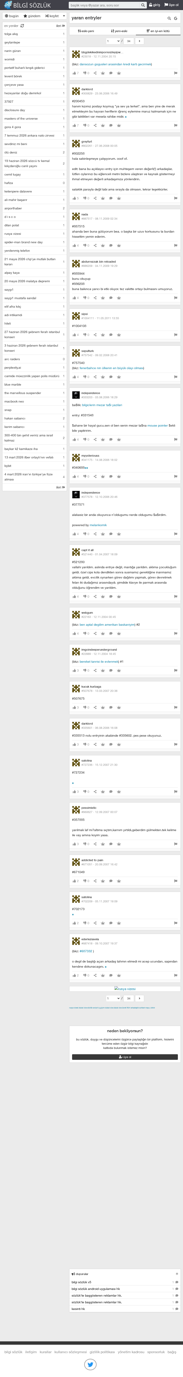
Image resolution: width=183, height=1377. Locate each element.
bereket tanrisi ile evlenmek (99, 661)
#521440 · (99, 554)
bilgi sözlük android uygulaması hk (123, 1289)
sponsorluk (156, 1352)
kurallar (46, 1352)
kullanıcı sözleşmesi (70, 1352)
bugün (13, 16)
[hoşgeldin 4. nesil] (73, 783)
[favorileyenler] (119, 73)
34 (128, 41)
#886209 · (99, 266)
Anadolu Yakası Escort (123, 1018)
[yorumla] (111, 73)
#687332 (86, 951)
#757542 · (99, 355)
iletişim (31, 1352)
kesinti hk (123, 1309)
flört (128, 1008)
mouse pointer (158, 425)
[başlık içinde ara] (169, 18)
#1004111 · (100, 318)
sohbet (142, 1008)
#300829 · (99, 93)
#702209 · (99, 901)
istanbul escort (151, 1018)
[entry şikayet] (175, 73)
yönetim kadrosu (131, 1352)
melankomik (98, 525)
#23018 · (98, 56)
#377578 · (99, 496)
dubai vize (83, 1008)
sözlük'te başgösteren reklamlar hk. (123, 1295)
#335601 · (99, 727)
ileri (59, 26)
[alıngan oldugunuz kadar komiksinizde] (73, 914)
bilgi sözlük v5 (123, 1282)
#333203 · (99, 397)
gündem (33, 16)
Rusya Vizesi (73, 1008)
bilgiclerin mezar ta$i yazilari (102, 405)
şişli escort (171, 1018)
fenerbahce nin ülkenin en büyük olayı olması (111, 368)
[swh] (87, 467)
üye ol (173, 5)
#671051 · (99, 864)
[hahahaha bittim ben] (126, 116)
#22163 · (98, 617)
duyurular (81, 1274)
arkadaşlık (135, 1008)
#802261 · (99, 145)
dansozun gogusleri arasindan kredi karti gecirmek (115, 64)
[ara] (142, 5)
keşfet (54, 16)
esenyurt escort (81, 1023)
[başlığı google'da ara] (175, 18)
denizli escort (139, 1013)
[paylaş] (95, 73)
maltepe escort (98, 1013)
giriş (156, 5)
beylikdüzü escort (107, 1023)
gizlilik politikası (102, 1352)
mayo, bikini (150, 1008)
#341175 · (99, 460)
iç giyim (101, 1008)
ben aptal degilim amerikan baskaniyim (107, 624)
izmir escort (78, 1013)
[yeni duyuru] (177, 1273)
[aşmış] (85, 467)
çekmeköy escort (93, 1018)
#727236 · (99, 764)
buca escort (120, 1013)
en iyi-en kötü (160, 31)
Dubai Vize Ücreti (120, 1008)
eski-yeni (87, 31)
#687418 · (99, 943)
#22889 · (98, 654)
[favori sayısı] (103, 73)
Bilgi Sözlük (31, 5)
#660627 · (99, 812)
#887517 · (99, 218)
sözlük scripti (92, 1008)
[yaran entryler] (139, 41)
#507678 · (99, 691)
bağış (172, 1352)
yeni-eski (120, 31)
